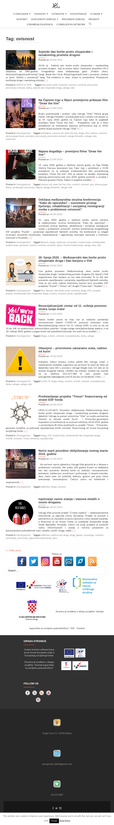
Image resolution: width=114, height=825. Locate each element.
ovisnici (76, 184)
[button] (90, 24)
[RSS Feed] (92, 561)
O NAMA (95, 14)
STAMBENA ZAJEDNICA (40, 24)
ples (92, 184)
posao (70, 293)
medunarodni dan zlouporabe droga (31, 293)
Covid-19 (45, 381)
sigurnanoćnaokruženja (40, 538)
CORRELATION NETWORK (70, 24)
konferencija (85, 242)
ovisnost (72, 85)
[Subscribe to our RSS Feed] (41, 692)
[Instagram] (45, 561)
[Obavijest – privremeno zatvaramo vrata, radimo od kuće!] (20, 361)
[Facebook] (22, 561)
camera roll (57, 133)
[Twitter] (33, 561)
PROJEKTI (93, 19)
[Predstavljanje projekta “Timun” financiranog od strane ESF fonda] (20, 409)
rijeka (29, 88)
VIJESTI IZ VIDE (24, 85)
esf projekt (72, 242)
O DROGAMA (20, 14)
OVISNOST (40, 14)
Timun (26, 438)
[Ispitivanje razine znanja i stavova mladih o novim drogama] (20, 512)
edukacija (61, 242)
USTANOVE (58, 14)
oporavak (23, 245)
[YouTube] (57, 561)
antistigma (46, 133)
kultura (93, 133)
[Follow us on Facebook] (27, 692)
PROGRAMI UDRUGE (73, 19)
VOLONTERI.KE (78, 14)
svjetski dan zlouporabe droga (47, 88)
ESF (89, 290)
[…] (46, 80)
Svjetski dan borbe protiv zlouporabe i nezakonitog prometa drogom (65, 53)
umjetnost (11, 139)
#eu (43, 290)
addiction (45, 487)
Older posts (13, 550)
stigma (39, 187)
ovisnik (76, 381)
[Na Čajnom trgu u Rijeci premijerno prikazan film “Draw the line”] (20, 113)
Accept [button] (54, 821)
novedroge (89, 535)
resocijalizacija (72, 336)
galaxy (79, 535)
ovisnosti (81, 85)
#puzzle (45, 242)
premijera (30, 136)
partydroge (11, 538)
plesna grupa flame (15, 136)
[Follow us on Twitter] (34, 692)
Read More (65, 821)
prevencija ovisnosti (15, 88)
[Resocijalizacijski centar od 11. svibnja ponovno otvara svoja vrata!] (20, 315)
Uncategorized (23, 133)
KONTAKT (21, 19)
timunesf (34, 438)
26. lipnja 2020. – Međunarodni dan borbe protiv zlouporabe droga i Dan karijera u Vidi (72, 259)
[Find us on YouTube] (48, 692)
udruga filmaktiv (76, 136)
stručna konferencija (73, 245)
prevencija (92, 85)
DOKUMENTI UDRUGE (43, 19)
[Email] (69, 561)
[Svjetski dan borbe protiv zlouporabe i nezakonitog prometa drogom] (20, 60)
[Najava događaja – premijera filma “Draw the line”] (20, 164)
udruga (90, 336)
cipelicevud (56, 535)
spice (54, 538)
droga (81, 133)
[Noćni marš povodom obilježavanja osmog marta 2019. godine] (20, 464)
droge (61, 381)
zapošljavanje (80, 293)
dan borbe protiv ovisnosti (54, 85)
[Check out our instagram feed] (38, 699)
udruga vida (68, 88)
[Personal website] (80, 561)
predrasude (18, 187)
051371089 (57, 795)
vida (99, 245)
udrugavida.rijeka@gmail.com (57, 764)
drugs (72, 535)
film (87, 133)
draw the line (71, 133)
